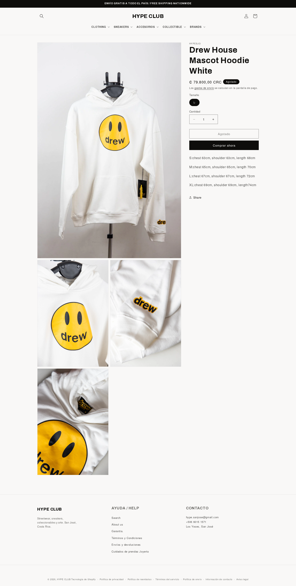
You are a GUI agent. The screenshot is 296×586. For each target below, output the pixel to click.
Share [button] (197, 197)
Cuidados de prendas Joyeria (130, 551)
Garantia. (117, 531)
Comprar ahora (224, 145)
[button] (41, 16)
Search (116, 517)
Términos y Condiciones (127, 538)
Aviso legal (242, 579)
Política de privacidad (111, 579)
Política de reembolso (140, 579)
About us (117, 524)
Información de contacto (219, 579)
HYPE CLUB (63, 579)
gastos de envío (204, 88)
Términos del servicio (167, 579)
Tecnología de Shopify (83, 579)
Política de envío (192, 579)
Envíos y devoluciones (126, 544)
